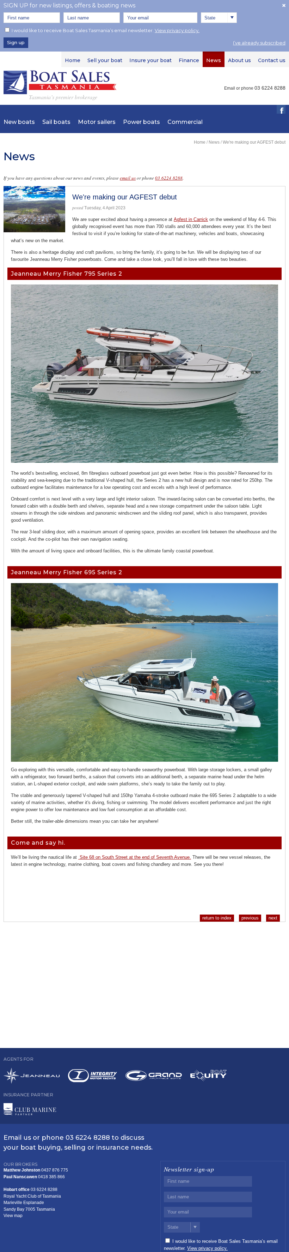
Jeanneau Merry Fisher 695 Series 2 (66, 572)
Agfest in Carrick (191, 219)
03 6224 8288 (169, 178)
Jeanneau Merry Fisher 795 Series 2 (66, 273)
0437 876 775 (54, 1170)
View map (13, 1215)
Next (273, 918)
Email (229, 88)
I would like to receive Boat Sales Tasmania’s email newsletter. (105, 30)
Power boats (141, 122)
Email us (17, 1138)
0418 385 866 (51, 1176)
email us (128, 178)
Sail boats (56, 122)
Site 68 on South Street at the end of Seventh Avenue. (134, 857)
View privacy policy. (177, 30)
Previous (250, 918)
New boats (19, 122)
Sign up (16, 42)
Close (283, 5)
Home (199, 142)
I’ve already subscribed (259, 43)
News (214, 142)
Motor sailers (97, 122)
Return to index (217, 918)
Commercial (185, 122)
